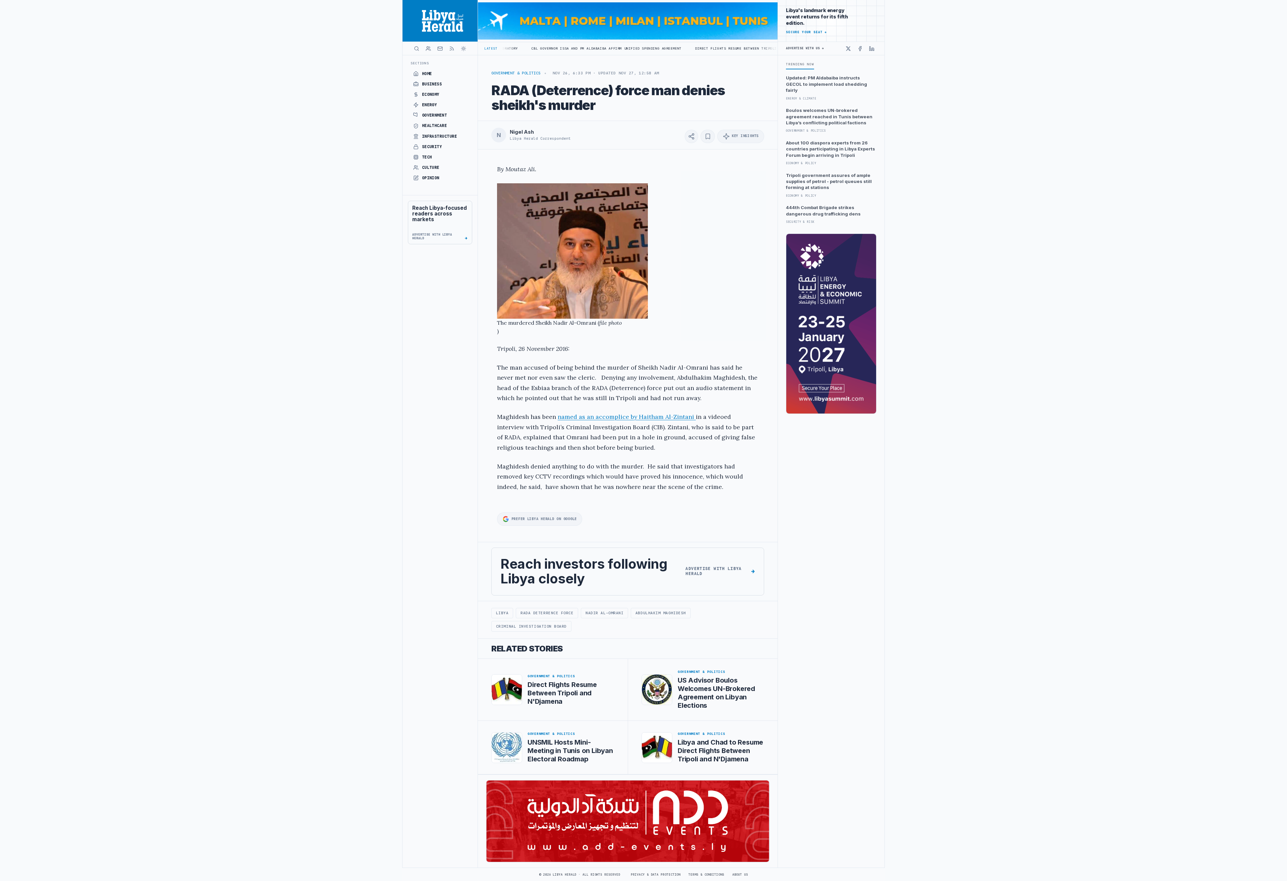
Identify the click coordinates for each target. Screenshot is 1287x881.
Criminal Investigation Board (531, 626)
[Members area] (428, 48)
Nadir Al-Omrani (604, 613)
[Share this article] (691, 136)
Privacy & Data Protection (655, 875)
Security (432, 146)
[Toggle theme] (463, 48)
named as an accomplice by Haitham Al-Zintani (627, 417)
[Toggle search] (416, 48)
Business (432, 84)
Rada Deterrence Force (546, 613)
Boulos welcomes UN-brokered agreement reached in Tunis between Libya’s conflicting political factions (829, 116)
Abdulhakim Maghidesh (660, 613)
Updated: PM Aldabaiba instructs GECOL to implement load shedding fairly (826, 84)
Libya (502, 613)
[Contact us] (440, 48)
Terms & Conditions (706, 875)
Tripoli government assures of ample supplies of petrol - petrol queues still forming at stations (829, 181)
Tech (427, 157)
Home (427, 73)
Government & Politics (516, 73)
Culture (430, 167)
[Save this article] (707, 136)
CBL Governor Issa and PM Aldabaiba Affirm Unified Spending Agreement (542, 48)
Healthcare (434, 125)
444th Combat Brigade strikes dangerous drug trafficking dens (823, 210)
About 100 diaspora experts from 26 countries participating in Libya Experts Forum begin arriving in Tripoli (830, 149)
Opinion (430, 178)
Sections (420, 63)
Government (434, 115)
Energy (429, 105)
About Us (740, 875)
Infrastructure (439, 136)
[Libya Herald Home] (440, 21)
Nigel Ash (522, 132)
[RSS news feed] (451, 48)
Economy (430, 94)
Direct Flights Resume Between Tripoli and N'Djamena (687, 48)
